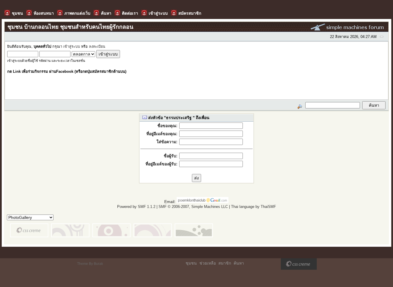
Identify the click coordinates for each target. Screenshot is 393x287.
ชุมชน (191, 263)
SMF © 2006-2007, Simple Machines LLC (193, 206)
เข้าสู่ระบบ (71, 47)
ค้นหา (239, 263)
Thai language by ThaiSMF (253, 206)
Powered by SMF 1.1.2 (136, 206)
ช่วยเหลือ (207, 263)
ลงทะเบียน (97, 47)
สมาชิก (224, 263)
